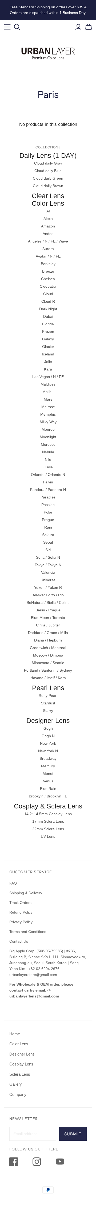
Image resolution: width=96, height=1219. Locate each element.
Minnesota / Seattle (48, 663)
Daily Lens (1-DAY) (48, 155)
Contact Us (18, 941)
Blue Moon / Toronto (48, 617)
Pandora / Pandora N (48, 489)
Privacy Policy (21, 922)
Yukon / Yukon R (48, 587)
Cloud (48, 294)
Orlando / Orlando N (48, 474)
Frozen (48, 331)
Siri (48, 550)
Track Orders (20, 902)
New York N (48, 751)
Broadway (48, 758)
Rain (48, 527)
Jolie (48, 361)
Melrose (48, 407)
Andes (48, 233)
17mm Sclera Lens (48, 821)
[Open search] (17, 27)
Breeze (48, 271)
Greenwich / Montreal (48, 648)
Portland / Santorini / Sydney (48, 670)
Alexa (48, 218)
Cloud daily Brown (48, 186)
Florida (48, 324)
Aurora (48, 249)
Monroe (48, 429)
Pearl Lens (48, 688)
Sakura (48, 535)
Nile (48, 459)
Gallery (15, 1084)
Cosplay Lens (21, 1064)
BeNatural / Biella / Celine (48, 602)
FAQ (13, 883)
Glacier (48, 346)
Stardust (48, 703)
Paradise (48, 497)
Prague (48, 520)
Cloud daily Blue (48, 171)
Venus (48, 781)
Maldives (48, 384)
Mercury (48, 766)
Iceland (48, 354)
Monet (48, 773)
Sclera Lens (19, 1074)
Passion (48, 504)
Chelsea (48, 279)
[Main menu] (7, 27)
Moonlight (48, 437)
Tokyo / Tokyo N (48, 565)
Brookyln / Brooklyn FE (48, 796)
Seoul (48, 542)
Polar (48, 512)
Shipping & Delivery (25, 893)
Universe (48, 580)
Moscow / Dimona (48, 655)
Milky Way (48, 422)
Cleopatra (48, 286)
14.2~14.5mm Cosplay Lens (48, 814)
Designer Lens (48, 720)
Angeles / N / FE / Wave (48, 241)
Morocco (48, 444)
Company (17, 1094)
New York (48, 743)
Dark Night (48, 309)
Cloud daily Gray (48, 163)
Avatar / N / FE (48, 256)
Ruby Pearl (48, 695)
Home (14, 1034)
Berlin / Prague (48, 610)
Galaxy (48, 339)
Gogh (48, 728)
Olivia (48, 467)
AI (48, 211)
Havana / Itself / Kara (48, 678)
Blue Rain (48, 788)
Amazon (48, 226)
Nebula (48, 452)
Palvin (48, 482)
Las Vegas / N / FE (48, 377)
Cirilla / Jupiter (48, 625)
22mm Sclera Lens (48, 829)
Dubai (48, 316)
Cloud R (48, 301)
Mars (48, 399)
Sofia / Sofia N (48, 557)
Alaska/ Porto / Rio (48, 595)
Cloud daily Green (48, 178)
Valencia (48, 572)
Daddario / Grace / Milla (48, 632)
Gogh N (48, 736)
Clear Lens (48, 195)
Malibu (48, 392)
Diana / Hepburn (48, 640)
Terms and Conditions (27, 931)
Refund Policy (21, 912)
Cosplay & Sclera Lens (48, 806)
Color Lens (48, 203)
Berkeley (48, 264)
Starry (48, 710)
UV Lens (48, 836)
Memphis (48, 414)
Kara (48, 369)
